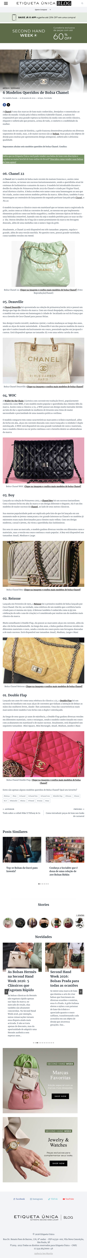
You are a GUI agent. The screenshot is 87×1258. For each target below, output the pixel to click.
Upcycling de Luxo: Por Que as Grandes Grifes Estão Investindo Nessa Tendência (63, 981)
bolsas (56, 134)
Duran (68, 796)
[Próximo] (80, 859)
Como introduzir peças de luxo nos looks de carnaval (65, 812)
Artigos (6, 88)
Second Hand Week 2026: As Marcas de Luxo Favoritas (20, 979)
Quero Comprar (41, 10)
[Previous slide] (6, 991)
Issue (76, 796)
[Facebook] (4, 104)
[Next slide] (80, 991)
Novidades (15, 88)
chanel (22, 796)
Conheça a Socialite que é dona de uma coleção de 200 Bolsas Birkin (63, 871)
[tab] (39, 883)
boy (14, 796)
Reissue (37, 604)
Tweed (31, 801)
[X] (8, 104)
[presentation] (22, 850)
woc (47, 801)
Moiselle (13, 801)
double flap (58, 796)
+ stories (80, 915)
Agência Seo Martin (43, 1253)
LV (5, 801)
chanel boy (33, 796)
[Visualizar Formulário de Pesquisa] (82, 3)
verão (39, 801)
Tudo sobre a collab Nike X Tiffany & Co (21, 811)
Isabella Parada (11, 98)
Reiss (22, 801)
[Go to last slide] (6, 859)
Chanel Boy (47, 500)
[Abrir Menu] (6, 3)
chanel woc (45, 796)
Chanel (8, 111)
